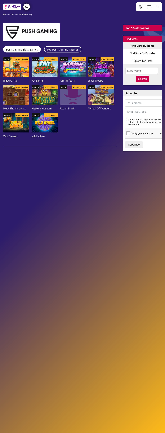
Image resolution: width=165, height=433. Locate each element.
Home (6, 14)
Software (14, 14)
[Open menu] (149, 7)
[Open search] (157, 7)
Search (142, 78)
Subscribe (134, 144)
